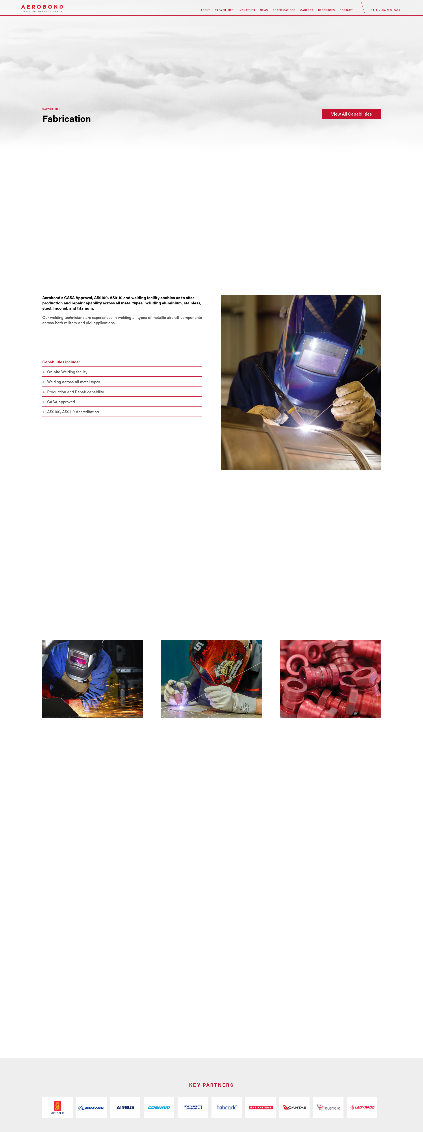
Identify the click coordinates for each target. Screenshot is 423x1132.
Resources (326, 10)
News (264, 10)
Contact (346, 10)
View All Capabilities (351, 113)
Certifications (284, 10)
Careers (306, 10)
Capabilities (224, 10)
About (205, 10)
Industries (247, 10)
